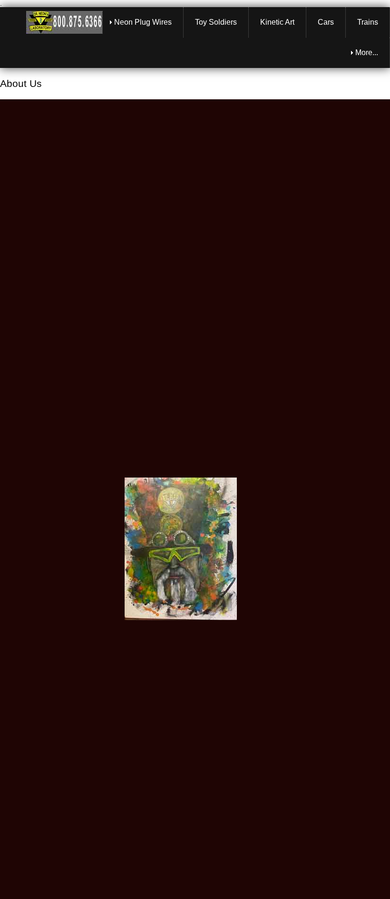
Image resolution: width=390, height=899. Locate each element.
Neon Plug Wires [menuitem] (143, 22)
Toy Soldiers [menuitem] (216, 22)
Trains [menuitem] (367, 22)
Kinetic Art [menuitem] (277, 22)
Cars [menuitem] (326, 22)
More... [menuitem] (366, 52)
